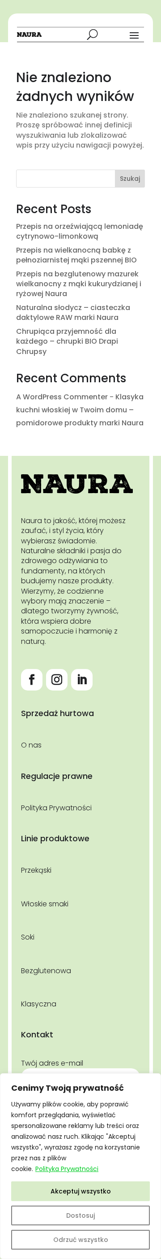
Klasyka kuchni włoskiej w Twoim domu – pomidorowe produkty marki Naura (80, 410)
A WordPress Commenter (62, 397)
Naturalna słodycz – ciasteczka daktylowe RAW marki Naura (73, 312)
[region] (80, 1166)
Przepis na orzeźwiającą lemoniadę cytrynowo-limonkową (79, 231)
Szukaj (130, 178)
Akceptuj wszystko (81, 1191)
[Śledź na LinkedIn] (82, 680)
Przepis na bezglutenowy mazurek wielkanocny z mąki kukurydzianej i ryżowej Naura (78, 284)
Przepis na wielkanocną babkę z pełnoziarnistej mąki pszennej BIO (76, 255)
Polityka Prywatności (66, 1168)
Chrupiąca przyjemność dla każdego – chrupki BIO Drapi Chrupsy (67, 341)
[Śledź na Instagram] (57, 680)
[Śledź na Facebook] (31, 680)
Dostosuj (80, 1215)
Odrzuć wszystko (80, 1239)
